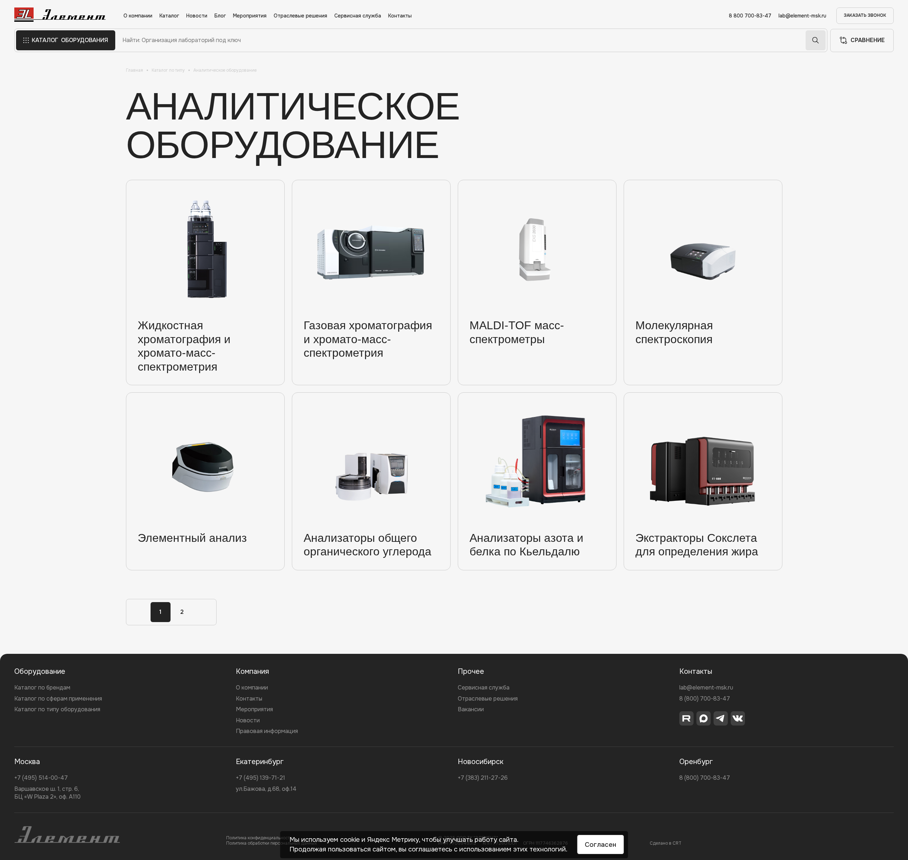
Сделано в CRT (665, 843)
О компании (137, 16)
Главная (134, 70)
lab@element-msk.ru (802, 16)
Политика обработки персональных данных (271, 843)
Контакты (400, 16)
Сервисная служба (357, 16)
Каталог (169, 16)
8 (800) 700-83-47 (704, 698)
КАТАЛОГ (70, 40)
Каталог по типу (168, 70)
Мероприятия (250, 16)
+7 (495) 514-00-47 (41, 778)
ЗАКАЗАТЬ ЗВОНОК (865, 15)
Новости (196, 16)
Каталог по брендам (42, 687)
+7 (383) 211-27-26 (483, 778)
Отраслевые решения (300, 16)
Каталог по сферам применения (58, 698)
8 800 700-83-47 (750, 16)
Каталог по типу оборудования (57, 709)
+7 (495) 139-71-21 (260, 778)
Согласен (600, 844)
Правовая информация (267, 731)
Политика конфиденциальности (259, 838)
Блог (220, 16)
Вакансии (471, 709)
